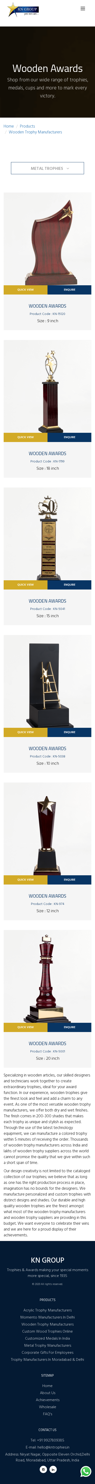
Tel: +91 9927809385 (47, 1440)
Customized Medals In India (47, 1339)
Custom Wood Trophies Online (47, 1331)
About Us (47, 1393)
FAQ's (47, 1414)
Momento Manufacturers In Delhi (47, 1317)
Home (9, 126)
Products (27, 126)
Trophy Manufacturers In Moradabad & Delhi (47, 1360)
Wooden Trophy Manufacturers (35, 132)
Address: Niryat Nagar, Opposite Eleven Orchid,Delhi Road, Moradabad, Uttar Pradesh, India (47, 1457)
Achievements (47, 1400)
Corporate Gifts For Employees (47, 1353)
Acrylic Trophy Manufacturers (47, 1310)
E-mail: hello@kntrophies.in (47, 1447)
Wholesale (47, 1407)
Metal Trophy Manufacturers (47, 1346)
